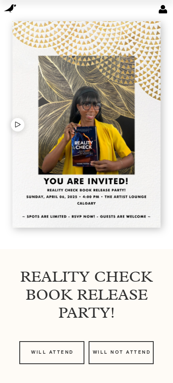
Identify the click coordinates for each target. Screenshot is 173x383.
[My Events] (163, 9)
